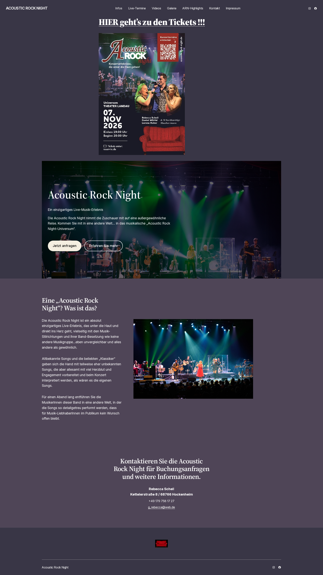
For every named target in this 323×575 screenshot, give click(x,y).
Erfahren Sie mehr (103, 246)
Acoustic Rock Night (27, 8)
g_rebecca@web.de (161, 507)
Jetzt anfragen (64, 246)
